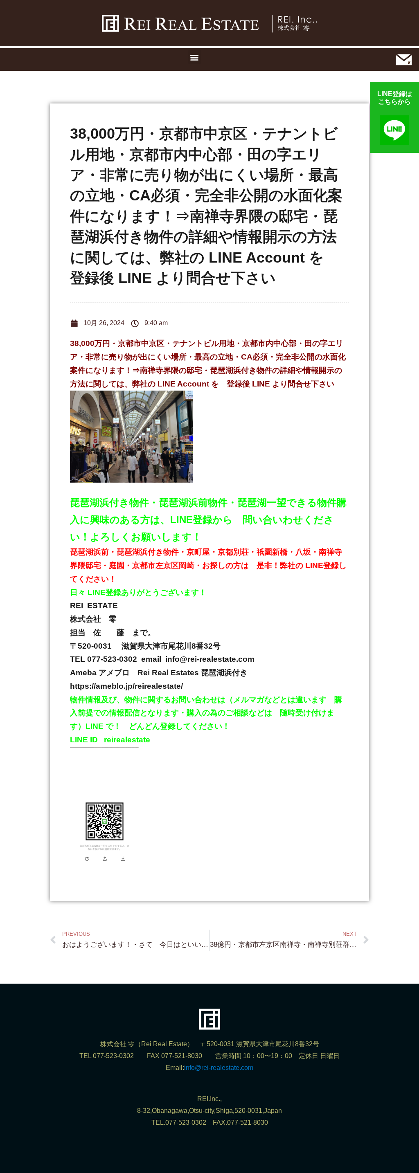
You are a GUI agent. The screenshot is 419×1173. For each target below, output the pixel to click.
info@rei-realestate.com (218, 1067)
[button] (194, 57)
